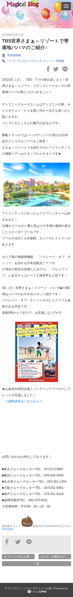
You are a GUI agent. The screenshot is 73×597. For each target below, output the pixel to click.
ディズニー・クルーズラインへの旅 (36, 14)
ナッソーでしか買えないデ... (21, 556)
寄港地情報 (14, 55)
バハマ (11, 60)
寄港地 (60, 60)
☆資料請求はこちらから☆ (25, 401)
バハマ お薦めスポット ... (55, 556)
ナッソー (48, 60)
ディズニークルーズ (29, 60)
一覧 (36, 563)
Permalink (7, 529)
